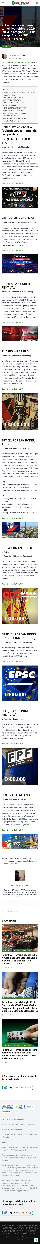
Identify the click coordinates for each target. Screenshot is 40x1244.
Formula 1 (25, 1135)
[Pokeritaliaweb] (20, 3)
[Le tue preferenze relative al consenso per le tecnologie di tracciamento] (36, 1240)
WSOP (4, 1124)
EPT (17, 1124)
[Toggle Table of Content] (33, 89)
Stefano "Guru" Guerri (18, 55)
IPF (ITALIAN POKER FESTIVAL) (15, 103)
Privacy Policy (6, 1111)
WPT (23, 1124)
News (4, 1147)
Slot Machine (13, 1147)
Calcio (4, 1135)
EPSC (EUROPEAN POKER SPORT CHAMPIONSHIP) (15, 114)
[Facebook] (20, 903)
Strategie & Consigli (18, 1150)
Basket (10, 1135)
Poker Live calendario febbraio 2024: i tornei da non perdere (19, 94)
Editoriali (6, 46)
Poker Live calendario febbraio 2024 (15, 62)
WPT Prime (14, 911)
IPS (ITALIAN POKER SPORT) (14, 98)
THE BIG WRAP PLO (11, 105)
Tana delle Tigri (32, 1124)
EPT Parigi (7, 911)
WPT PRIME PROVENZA (12, 100)
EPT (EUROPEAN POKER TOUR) (15, 108)
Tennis (17, 1135)
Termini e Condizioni (28, 1237)
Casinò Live (24, 1147)
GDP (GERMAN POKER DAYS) (14, 111)
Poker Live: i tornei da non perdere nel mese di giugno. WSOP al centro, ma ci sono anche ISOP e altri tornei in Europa (19, 1054)
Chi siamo (9, 1237)
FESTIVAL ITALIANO (12, 121)
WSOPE (11, 1124)
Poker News (26, 950)
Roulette (6, 1150)
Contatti (17, 1237)
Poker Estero (7, 950)
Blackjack (33, 1147)
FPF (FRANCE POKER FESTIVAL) (15, 118)
